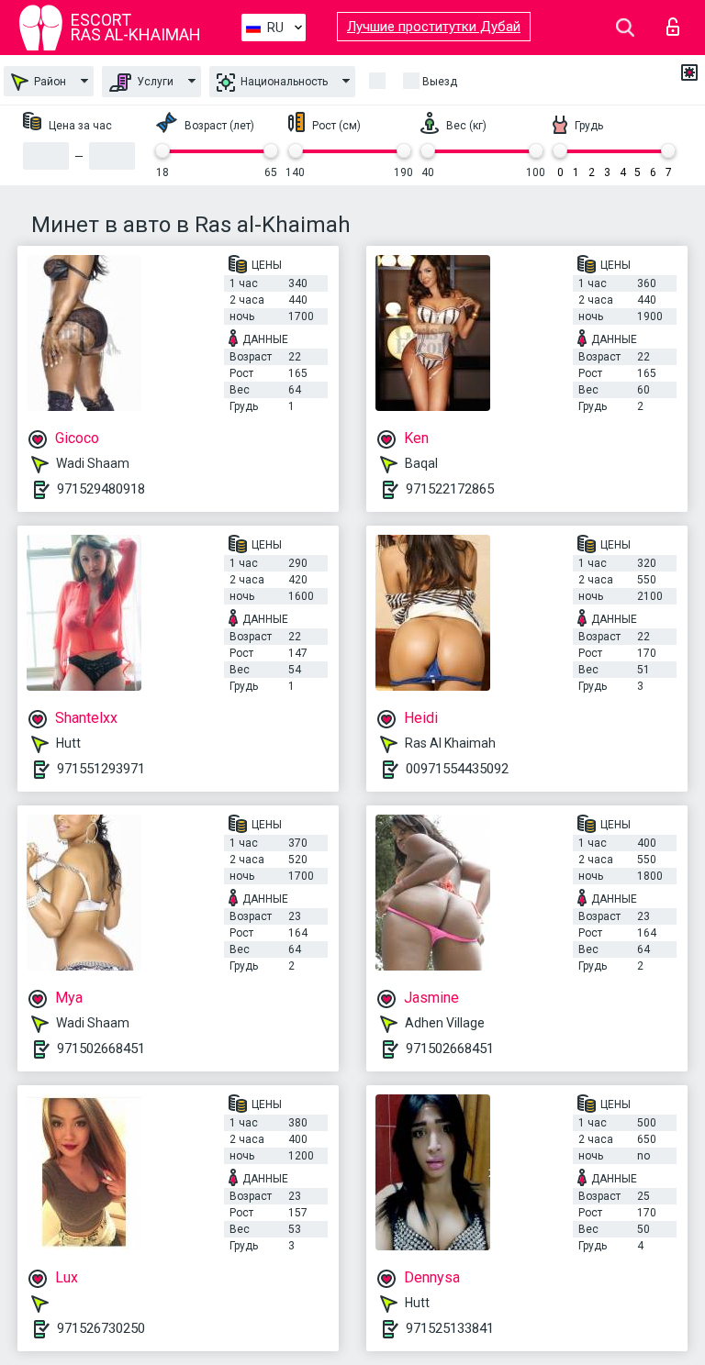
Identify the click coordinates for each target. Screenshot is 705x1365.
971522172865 (450, 489)
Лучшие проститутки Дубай (433, 26)
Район (48, 81)
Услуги (153, 81)
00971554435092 (457, 768)
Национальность (283, 81)
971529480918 (101, 489)
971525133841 (450, 1328)
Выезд (439, 81)
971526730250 (101, 1328)
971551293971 (101, 768)
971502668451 (101, 1048)
